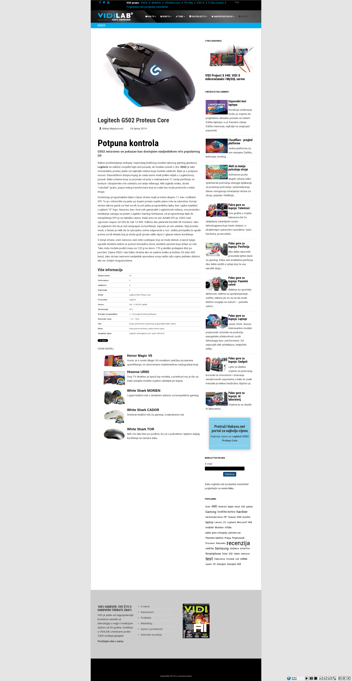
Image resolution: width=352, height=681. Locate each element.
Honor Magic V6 (139, 355)
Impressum (147, 612)
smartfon (245, 548)
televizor (245, 553)
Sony (224, 553)
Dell (243, 506)
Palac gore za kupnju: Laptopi (237, 317)
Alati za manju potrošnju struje (238, 167)
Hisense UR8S (138, 372)
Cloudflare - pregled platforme (240, 141)
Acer (207, 506)
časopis (221, 564)
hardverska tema (214, 517)
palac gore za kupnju (216, 532)
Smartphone (213, 553)
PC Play (188, 2)
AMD (214, 506)
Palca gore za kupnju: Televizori (239, 206)
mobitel (209, 527)
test (209, 558)
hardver (242, 512)
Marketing (146, 623)
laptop (209, 522)
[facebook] (100, 2)
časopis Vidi (234, 564)
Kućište (246, 517)
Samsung (222, 548)
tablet (237, 553)
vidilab (243, 558)
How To (166, 16)
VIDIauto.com (172, 2)
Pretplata (145, 617)
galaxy (249, 506)
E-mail (208, 463)
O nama (144, 606)
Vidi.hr (144, 2)
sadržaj (209, 548)
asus (237, 506)
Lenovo (218, 522)
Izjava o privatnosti (151, 629)
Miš (250, 522)
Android (222, 506)
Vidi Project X (198, 16)
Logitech (231, 522)
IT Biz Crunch (216, 2)
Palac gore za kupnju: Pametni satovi (238, 281)
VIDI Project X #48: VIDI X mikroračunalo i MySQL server (225, 77)
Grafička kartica (226, 511)
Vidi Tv (151, 16)
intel (239, 517)
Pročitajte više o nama (110, 641)
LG (224, 522)
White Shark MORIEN (143, 390)
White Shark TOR (140, 429)
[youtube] (108, 2)
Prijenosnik (238, 537)
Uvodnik (230, 558)
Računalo (221, 543)
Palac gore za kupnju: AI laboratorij (236, 396)
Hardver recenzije (223, 16)
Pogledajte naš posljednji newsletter (147, 6)
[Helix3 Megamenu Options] (253, 16)
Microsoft (242, 522)
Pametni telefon (214, 537)
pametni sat (234, 532)
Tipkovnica (219, 558)
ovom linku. (227, 488)
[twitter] (104, 2)
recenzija (238, 543)
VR (214, 564)
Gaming (210, 512)
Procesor (210, 543)
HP (225, 517)
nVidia (228, 527)
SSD (231, 553)
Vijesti (244, 16)
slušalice (234, 548)
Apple (230, 506)
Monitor (219, 527)
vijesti (208, 564)
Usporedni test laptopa (237, 103)
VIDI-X (201, 2)
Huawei (232, 517)
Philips (228, 538)
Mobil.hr (156, 2)
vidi (237, 558)
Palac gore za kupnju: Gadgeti (237, 360)
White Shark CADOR (143, 410)
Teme (180, 16)
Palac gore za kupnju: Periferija (238, 245)
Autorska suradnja (151, 634)
